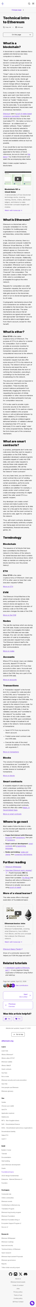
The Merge (26, 878)
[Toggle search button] (29, 4)
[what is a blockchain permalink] (2, 45)
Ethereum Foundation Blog (11, 1220)
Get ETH (4, 1109)
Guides (4, 1102)
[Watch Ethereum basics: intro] (18, 913)
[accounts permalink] (2, 656)
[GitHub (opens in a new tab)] (10, 1274)
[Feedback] (32, 1303)
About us (18, 1279)
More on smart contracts (12, 814)
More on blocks (9, 776)
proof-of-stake (15, 887)
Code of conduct (18, 1285)
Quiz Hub (4, 1084)
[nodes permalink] (2, 621)
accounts (8, 837)
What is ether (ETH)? (8, 1058)
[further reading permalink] (2, 862)
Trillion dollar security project (11, 1267)
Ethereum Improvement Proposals (12, 1256)
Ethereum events (7, 1201)
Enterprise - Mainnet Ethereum (12, 1179)
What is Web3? (6, 1065)
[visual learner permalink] (2, 893)
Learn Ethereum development (11, 1164)
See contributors (22, 985)
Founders (4, 1183)
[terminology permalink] (2, 537)
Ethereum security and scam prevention (14, 1080)
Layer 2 (4, 1139)
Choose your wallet (8, 1106)
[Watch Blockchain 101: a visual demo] (18, 179)
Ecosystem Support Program (11, 1223)
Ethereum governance (9, 1260)
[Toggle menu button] (33, 4)
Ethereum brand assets (18, 1282)
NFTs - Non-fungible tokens (10, 1120)
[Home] (3, 3)
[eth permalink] (2, 571)
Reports (4, 1264)
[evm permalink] (2, 592)
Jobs (18, 1288)
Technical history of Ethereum (11, 1249)
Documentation (6, 1157)
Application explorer (8, 1113)
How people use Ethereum (10, 1087)
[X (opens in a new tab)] (20, 1274)
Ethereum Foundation (8, 1216)
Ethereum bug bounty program (11, 1212)
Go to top (19, 1034)
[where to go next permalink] (2, 822)
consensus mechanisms (23, 854)
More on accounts (10, 680)
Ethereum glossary (7, 1091)
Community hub (6, 1194)
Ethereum (6, 114)
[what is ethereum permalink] (2, 220)
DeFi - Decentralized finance (11, 1124)
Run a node (5, 1076)
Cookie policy (18, 1298)
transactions (20, 837)
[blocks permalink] (2, 757)
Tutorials (4, 1153)
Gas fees (4, 1073)
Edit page (19, 27)
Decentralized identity (8, 1131)
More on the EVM (9, 615)
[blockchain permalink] (2, 544)
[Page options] (13, 27)
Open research (6, 1253)
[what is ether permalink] (2, 332)
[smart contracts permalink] (2, 781)
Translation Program (8, 1209)
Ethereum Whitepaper (13, 867)
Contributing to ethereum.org (11, 1205)
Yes (9, 1019)
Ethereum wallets (7, 1062)
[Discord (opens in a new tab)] (25, 1274)
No (19, 1019)
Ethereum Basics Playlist (13, 949)
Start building (6, 1161)
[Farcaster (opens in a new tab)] (15, 1274)
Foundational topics (8, 1172)
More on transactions (11, 752)
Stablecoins (5, 1117)
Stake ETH (5, 1135)
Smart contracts (6, 1069)
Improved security (7, 1245)
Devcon (5, 1227)
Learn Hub (5, 1051)
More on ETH (8, 586)
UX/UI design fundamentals (10, 1175)
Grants (4, 1168)
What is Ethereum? (7, 1054)
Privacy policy (18, 1292)
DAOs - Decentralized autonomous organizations (17, 1128)
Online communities (8, 1198)
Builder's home (6, 1150)
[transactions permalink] (2, 685)
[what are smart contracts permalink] (2, 443)
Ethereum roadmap (8, 1242)
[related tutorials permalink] (2, 963)
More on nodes (8, 651)
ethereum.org (7, 1041)
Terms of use (18, 1295)
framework (11, 840)
